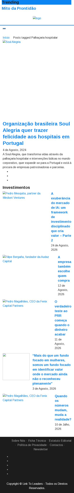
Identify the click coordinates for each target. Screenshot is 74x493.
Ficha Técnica (37, 440)
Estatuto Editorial (60, 440)
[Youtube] (11, 473)
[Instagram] (11, 469)
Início (6, 37)
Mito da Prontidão (19, 8)
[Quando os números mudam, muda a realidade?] (27, 398)
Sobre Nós (18, 440)
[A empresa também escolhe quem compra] (29, 259)
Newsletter (41, 449)
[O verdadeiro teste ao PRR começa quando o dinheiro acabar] (27, 303)
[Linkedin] (11, 460)
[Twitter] (11, 465)
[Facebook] (11, 456)
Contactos (56, 445)
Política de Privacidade (32, 445)
